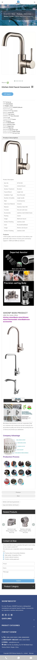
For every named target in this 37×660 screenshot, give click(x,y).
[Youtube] (11, 615)
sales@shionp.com (14, 642)
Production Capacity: (8, 107)
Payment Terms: (6, 108)
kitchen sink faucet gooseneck (11, 502)
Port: (4, 105)
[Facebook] (3, 615)
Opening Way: (6, 129)
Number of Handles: (7, 131)
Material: (5, 124)
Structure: (5, 126)
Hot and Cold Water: (7, 132)
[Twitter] (9, 615)
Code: (4, 103)
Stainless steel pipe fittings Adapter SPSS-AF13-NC (25, 530)
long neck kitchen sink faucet (10, 505)
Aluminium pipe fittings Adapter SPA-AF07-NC (11, 530)
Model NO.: (5, 112)
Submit (18, 581)
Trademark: (5, 117)
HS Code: (5, 122)
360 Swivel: (5, 114)
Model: (4, 102)
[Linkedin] (6, 615)
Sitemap (31, 653)
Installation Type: (7, 115)
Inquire (8, 94)
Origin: (4, 120)
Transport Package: (7, 110)
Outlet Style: (6, 127)
